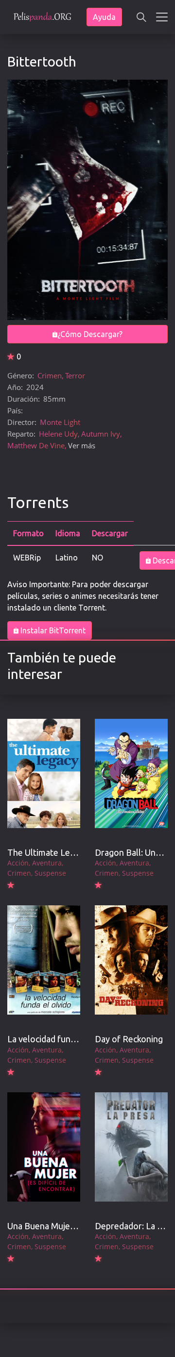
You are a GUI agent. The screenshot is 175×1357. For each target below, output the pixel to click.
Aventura (47, 862)
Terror (75, 375)
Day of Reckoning (129, 1039)
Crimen (49, 375)
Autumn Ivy (100, 434)
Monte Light (60, 422)
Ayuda (104, 17)
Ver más (81, 445)
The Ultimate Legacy (47, 852)
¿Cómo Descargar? (89, 334)
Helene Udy (58, 434)
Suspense (50, 873)
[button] (141, 17)
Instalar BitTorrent (52, 630)
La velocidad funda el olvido (61, 1039)
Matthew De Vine (36, 445)
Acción (18, 862)
